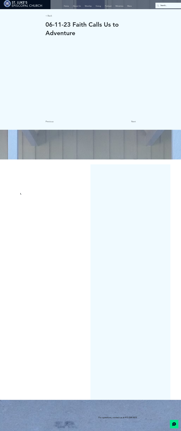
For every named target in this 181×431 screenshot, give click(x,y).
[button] (119, 6)
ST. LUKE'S (20, 3)
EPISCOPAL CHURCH (27, 6)
